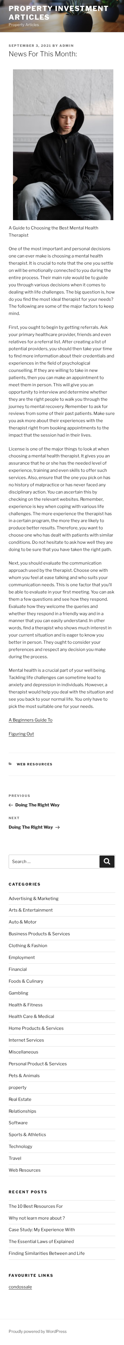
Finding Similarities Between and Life (47, 1253)
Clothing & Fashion (28, 945)
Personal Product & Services (38, 1063)
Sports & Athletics (27, 1134)
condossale (20, 1287)
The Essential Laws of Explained (41, 1241)
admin (66, 46)
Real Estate (20, 1099)
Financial (18, 969)
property (18, 1087)
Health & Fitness (26, 1005)
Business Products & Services (39, 933)
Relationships (22, 1111)
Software (18, 1122)
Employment (22, 957)
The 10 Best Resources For (36, 1206)
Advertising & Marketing (34, 898)
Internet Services (26, 1040)
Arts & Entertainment (31, 910)
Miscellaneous (23, 1052)
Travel (15, 1158)
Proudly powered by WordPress (38, 1331)
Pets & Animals (24, 1075)
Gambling (18, 993)
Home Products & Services (36, 1028)
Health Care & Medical (31, 1016)
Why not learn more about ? (37, 1218)
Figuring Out (21, 733)
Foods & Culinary (26, 981)
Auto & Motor (23, 922)
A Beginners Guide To (30, 720)
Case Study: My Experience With (42, 1229)
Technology (20, 1146)
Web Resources (35, 764)
